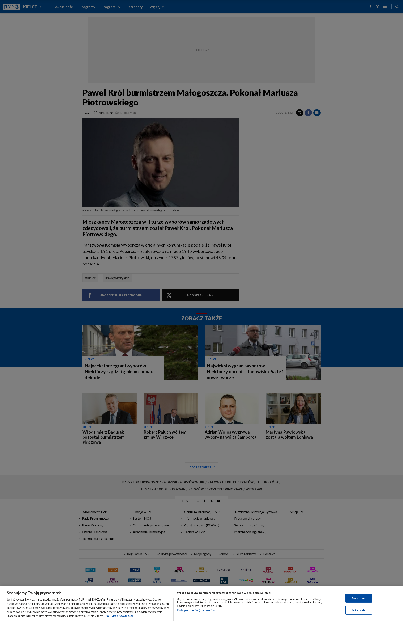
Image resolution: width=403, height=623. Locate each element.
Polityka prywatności (119, 616)
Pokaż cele (359, 610)
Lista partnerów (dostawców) (196, 610)
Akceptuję (358, 598)
